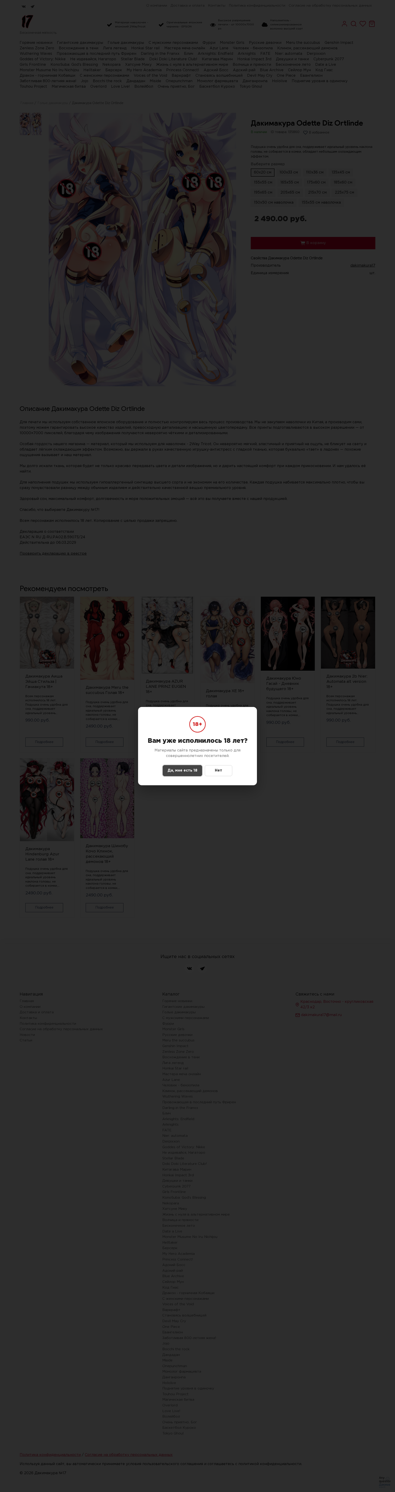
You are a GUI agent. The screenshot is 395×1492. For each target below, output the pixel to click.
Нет (218, 770)
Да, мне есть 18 (182, 770)
